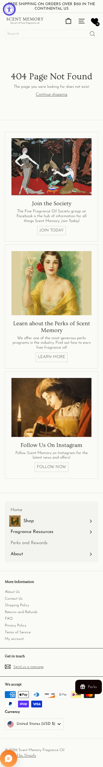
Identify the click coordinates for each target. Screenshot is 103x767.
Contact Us (14, 599)
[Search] (92, 33)
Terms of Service (18, 632)
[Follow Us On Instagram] (51, 407)
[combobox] (51, 33)
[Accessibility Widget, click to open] (9, 9)
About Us (12, 592)
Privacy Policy (15, 625)
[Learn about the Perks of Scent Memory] (51, 283)
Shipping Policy (17, 605)
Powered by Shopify (20, 755)
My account (14, 639)
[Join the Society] (51, 166)
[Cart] (68, 21)
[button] (94, 21)
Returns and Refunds (21, 612)
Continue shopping (51, 94)
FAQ (9, 618)
